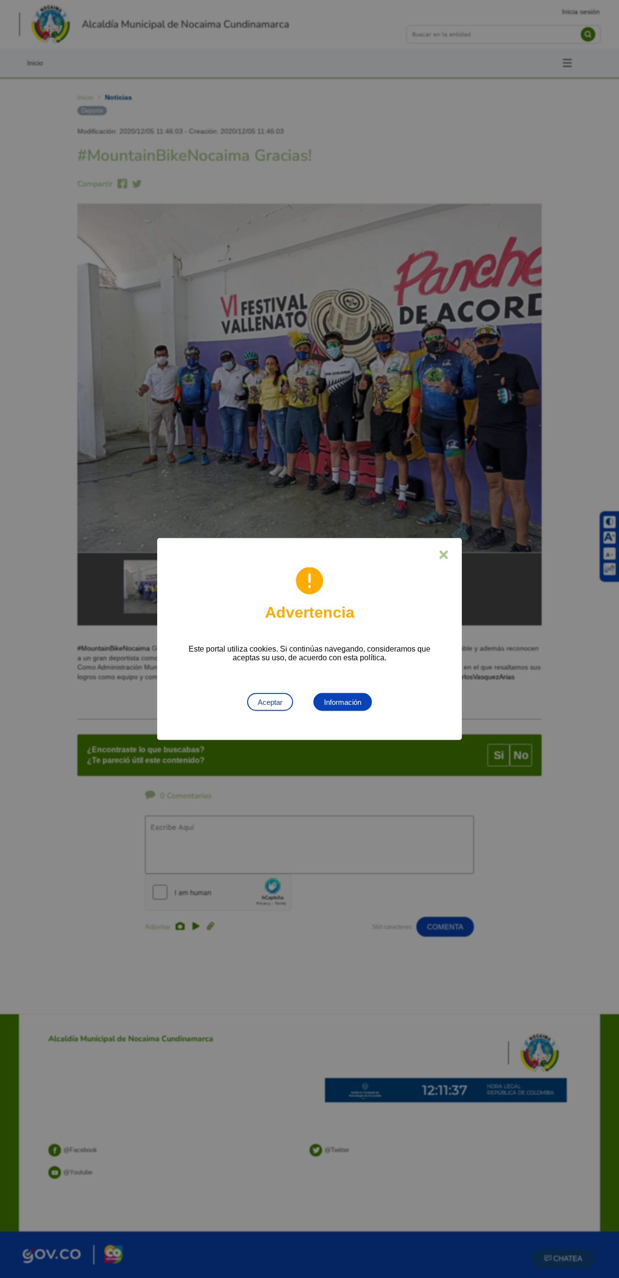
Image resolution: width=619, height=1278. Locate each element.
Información (342, 702)
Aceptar (270, 702)
